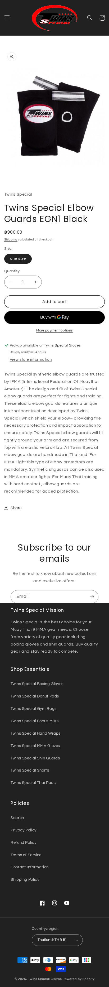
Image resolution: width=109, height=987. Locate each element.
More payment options (54, 330)
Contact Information (30, 867)
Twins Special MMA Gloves (35, 746)
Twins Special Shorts (30, 770)
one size (18, 259)
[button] (7, 18)
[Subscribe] (92, 596)
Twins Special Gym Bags (34, 709)
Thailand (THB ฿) (52, 940)
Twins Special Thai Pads (33, 783)
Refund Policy (23, 843)
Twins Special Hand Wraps (36, 733)
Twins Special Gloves (45, 979)
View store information (31, 360)
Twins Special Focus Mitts (35, 721)
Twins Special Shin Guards (35, 758)
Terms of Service (26, 855)
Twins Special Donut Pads (35, 696)
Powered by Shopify (78, 979)
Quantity (12, 271)
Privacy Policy (24, 830)
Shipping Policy (25, 880)
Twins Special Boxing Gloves (37, 684)
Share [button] (16, 508)
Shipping (10, 239)
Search (17, 818)
